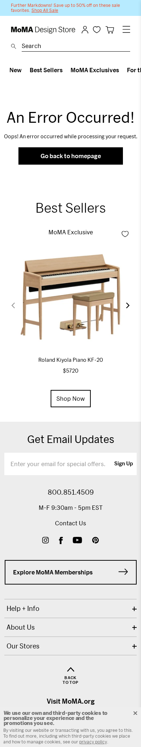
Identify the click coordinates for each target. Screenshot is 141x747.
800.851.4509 (71, 492)
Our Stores (23, 646)
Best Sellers (46, 69)
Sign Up (123, 463)
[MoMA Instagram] (45, 541)
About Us (21, 627)
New (15, 69)
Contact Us (70, 523)
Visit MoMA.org (71, 701)
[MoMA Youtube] (77, 541)
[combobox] (76, 47)
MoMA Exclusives (94, 69)
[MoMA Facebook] (61, 541)
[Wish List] (97, 29)
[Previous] (18, 305)
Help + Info (23, 608)
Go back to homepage (70, 155)
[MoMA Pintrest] (95, 541)
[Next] (123, 305)
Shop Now (70, 398)
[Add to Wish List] (125, 234)
